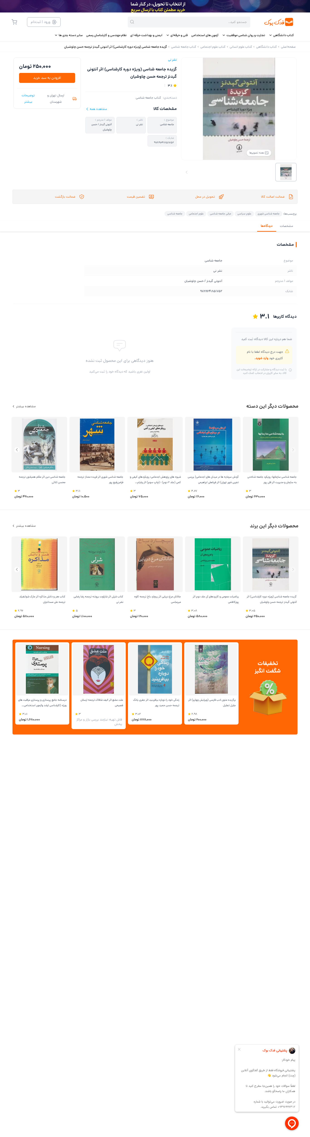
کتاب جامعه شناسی (148, 97)
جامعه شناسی (174, 214)
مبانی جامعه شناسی (220, 214)
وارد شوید (261, 358)
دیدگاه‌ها (267, 226)
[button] (17, 450)
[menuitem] (281, 35)
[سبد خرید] (14, 22)
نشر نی (172, 59)
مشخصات (286, 226)
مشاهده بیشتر (26, 406)
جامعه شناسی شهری (269, 214)
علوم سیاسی (244, 214)
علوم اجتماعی (196, 214)
